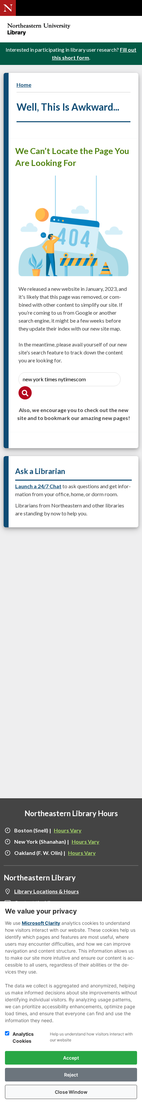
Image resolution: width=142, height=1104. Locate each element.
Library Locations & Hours (46, 891)
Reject (71, 1075)
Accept (71, 1058)
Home (24, 84)
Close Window (71, 1092)
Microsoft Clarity (41, 923)
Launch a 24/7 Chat (38, 486)
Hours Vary (68, 830)
